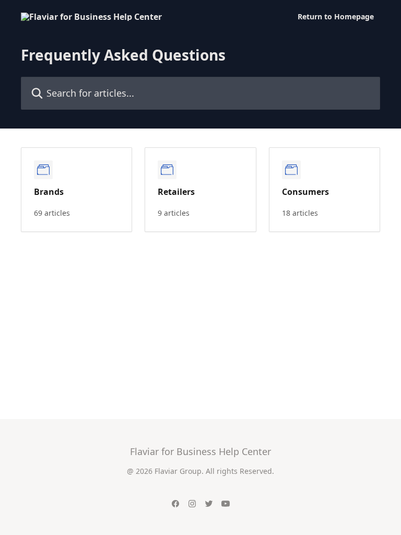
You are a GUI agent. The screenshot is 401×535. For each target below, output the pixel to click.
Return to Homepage (336, 16)
